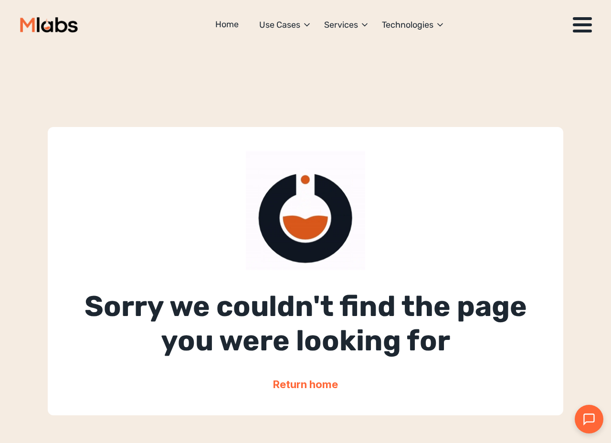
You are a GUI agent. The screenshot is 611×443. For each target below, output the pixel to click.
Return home (305, 384)
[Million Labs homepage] (49, 25)
